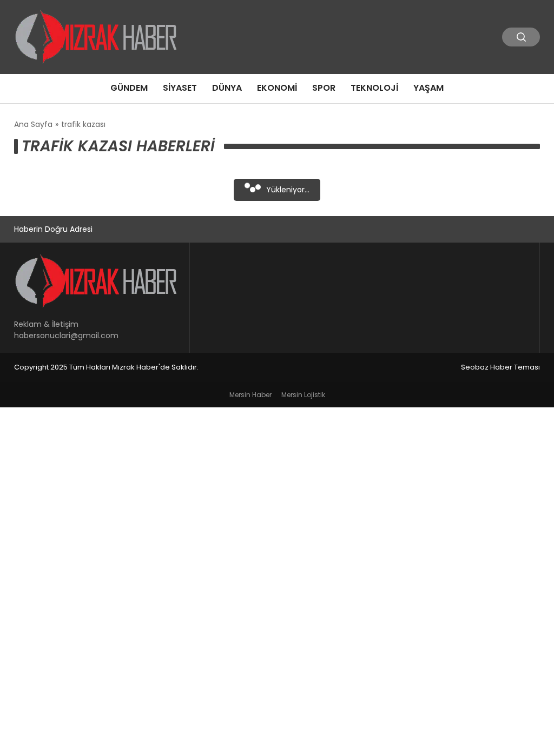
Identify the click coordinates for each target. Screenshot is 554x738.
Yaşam (428, 88)
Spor (323, 88)
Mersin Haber (250, 394)
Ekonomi (277, 88)
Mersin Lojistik (303, 394)
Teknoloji (374, 88)
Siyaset (180, 88)
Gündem (129, 88)
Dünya (227, 88)
